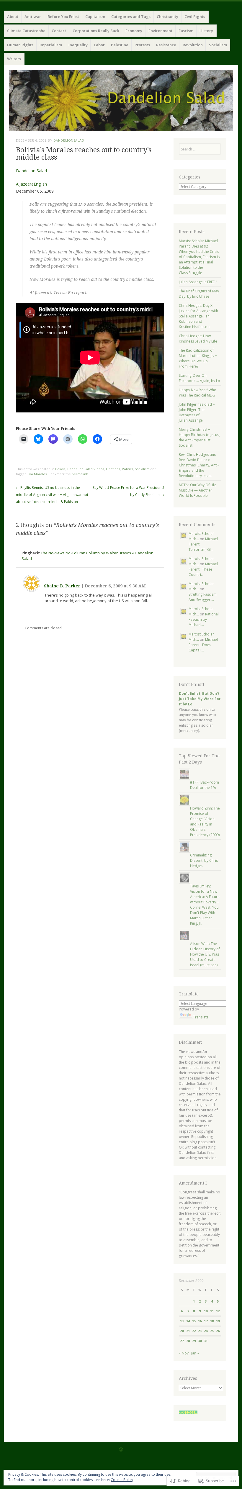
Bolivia (60, 469)
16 (200, 1321)
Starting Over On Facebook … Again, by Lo (199, 378)
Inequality (78, 44)
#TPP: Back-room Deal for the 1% (204, 785)
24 (205, 1331)
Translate (201, 1017)
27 (182, 1341)
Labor (99, 44)
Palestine (119, 44)
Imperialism (51, 44)
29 (194, 1341)
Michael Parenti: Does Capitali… (203, 645)
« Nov (184, 1353)
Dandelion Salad (31, 170)
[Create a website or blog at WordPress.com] (121, 1450)
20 (182, 1331)
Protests (142, 44)
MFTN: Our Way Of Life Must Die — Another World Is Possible (197, 490)
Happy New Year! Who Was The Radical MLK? (197, 392)
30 (200, 1341)
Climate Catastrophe (26, 30)
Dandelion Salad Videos (85, 469)
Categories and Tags (131, 16)
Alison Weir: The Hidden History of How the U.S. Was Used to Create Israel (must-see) (205, 954)
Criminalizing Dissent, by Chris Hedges (204, 860)
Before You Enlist (63, 16)
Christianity (167, 16)
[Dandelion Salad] (121, 100)
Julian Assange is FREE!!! (198, 281)
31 (205, 1341)
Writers (14, 58)
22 (194, 1331)
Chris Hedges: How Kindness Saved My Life (198, 338)
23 (200, 1331)
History (206, 30)
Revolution (193, 44)
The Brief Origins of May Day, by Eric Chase (199, 294)
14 (188, 1321)
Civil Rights (194, 16)
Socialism (218, 44)
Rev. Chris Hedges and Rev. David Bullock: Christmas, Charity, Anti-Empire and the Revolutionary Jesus (199, 465)
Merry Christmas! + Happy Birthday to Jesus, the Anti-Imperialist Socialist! (199, 437)
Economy (133, 30)
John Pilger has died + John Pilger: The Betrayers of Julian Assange (197, 412)
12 (218, 1311)
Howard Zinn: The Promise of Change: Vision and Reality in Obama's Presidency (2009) (205, 821)
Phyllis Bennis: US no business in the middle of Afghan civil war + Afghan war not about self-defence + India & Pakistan (52, 494)
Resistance (166, 44)
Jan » (195, 1353)
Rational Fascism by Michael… (204, 619)
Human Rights (20, 44)
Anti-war (32, 16)
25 (212, 1331)
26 (218, 1331)
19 (218, 1321)
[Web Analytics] (188, 1413)
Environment (160, 30)
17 (205, 1321)
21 (188, 1331)
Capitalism (95, 16)
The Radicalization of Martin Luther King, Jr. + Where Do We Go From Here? (198, 358)
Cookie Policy (122, 1479)
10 (205, 1311)
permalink (80, 474)
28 (188, 1341)
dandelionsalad (68, 140)
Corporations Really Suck (96, 30)
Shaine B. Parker (62, 586)
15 (194, 1321)
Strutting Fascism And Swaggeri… (203, 597)
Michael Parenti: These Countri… (203, 569)
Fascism (186, 30)
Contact (59, 30)
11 (212, 1311)
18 (212, 1321)
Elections (113, 469)
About (12, 16)
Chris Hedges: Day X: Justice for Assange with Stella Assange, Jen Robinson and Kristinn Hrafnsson (198, 316)
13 (182, 1321)
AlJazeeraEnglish (31, 184)
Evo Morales (37, 474)
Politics (127, 469)
